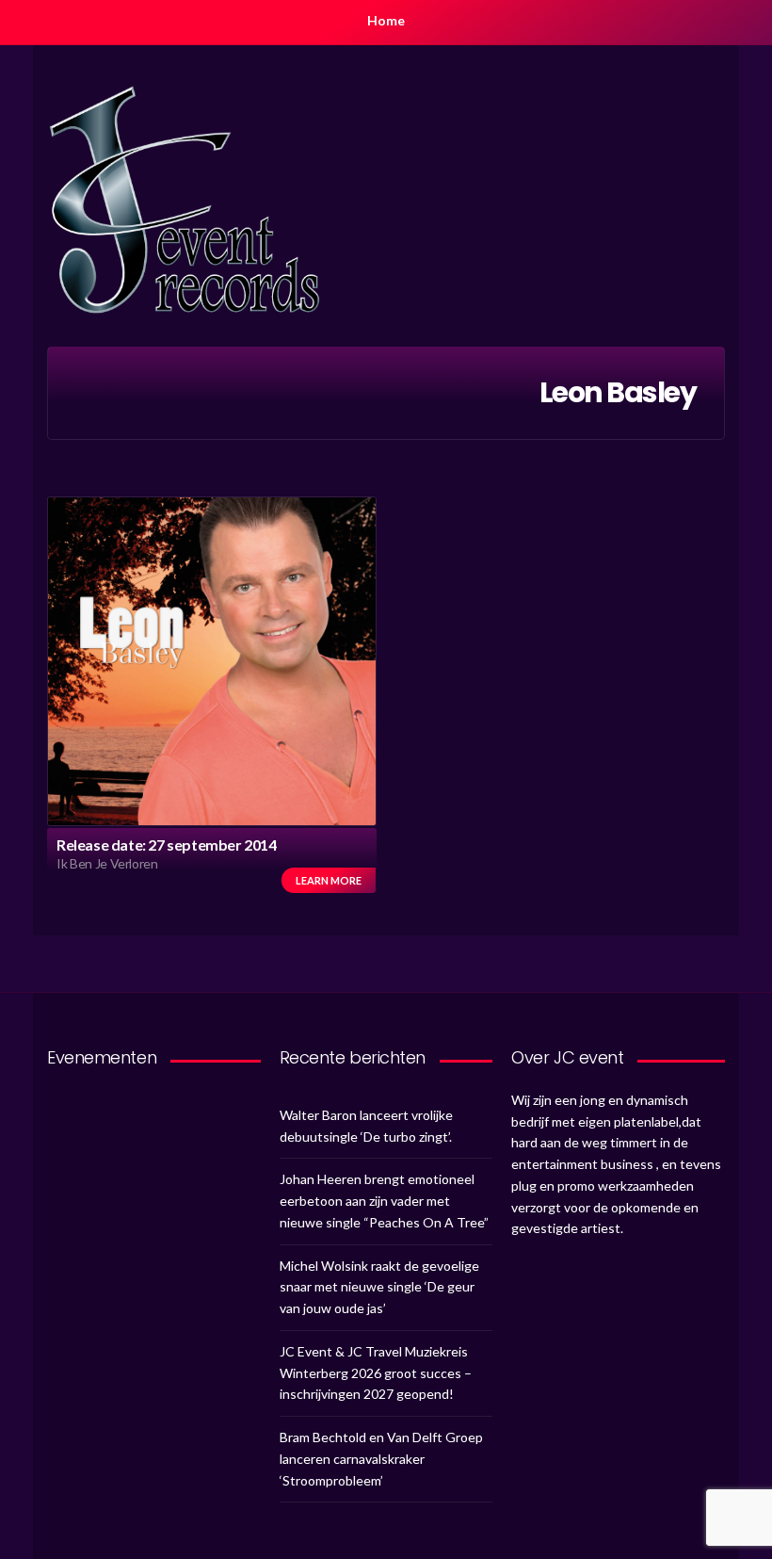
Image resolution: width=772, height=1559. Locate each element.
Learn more (329, 880)
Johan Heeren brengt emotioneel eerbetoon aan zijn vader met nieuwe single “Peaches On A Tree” (384, 1200)
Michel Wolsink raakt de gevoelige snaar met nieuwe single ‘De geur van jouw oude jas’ (379, 1287)
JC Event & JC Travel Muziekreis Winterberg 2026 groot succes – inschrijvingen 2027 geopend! (376, 1373)
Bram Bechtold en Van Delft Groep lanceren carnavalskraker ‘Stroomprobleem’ (381, 1458)
